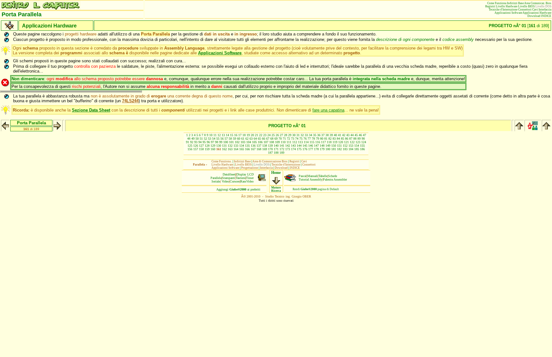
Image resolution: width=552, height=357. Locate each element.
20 (252, 135)
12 (219, 135)
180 (328, 149)
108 (271, 142)
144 (299, 145)
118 (329, 142)
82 (330, 138)
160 (213, 149)
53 (209, 138)
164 (236, 149)
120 (340, 142)
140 (276, 145)
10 (210, 135)
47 (364, 135)
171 (276, 149)
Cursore (235, 181)
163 (230, 149)
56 (222, 138)
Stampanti (228, 178)
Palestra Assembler (335, 179)
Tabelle (322, 176)
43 (347, 135)
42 (343, 135)
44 (352, 135)
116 (317, 142)
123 (358, 142)
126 (195, 145)
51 (201, 138)
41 (339, 135)
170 (270, 149)
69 (276, 138)
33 (306, 135)
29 (289, 135)
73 (292, 138)
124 (363, 142)
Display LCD (245, 174)
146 (310, 145)
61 (242, 138)
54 (213, 138)
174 (293, 149)
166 (247, 149)
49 (193, 138)
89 (359, 138)
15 (231, 135)
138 (264, 145)
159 (207, 149)
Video (225, 181)
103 (243, 142)
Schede (332, 176)
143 (293, 145)
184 (351, 149)
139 (270, 145)
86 (346, 138)
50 (197, 138)
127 (201, 145)
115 (312, 142)
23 (264, 135)
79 (317, 138)
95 (204, 142)
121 (346, 142)
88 (354, 138)
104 (248, 142)
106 (260, 142)
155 (362, 145)
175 (299, 149)
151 (339, 145)
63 (251, 138)
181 (333, 149)
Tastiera (240, 178)
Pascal (303, 176)
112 (294, 142)
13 (223, 135)
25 (273, 135)
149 (328, 145)
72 (288, 138)
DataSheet (229, 174)
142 (287, 145)
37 (323, 135)
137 (259, 145)
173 (287, 149)
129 (213, 145)
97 (212, 142)
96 (208, 142)
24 (269, 135)
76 (305, 138)
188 (276, 152)
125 (190, 145)
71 (284, 138)
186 (362, 149)
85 (342, 138)
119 (335, 142)
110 (283, 142)
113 (300, 142)
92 (191, 142)
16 (235, 135)
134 (241, 145)
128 (207, 145)
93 (195, 142)
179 (322, 149)
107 (266, 142)
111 (289, 142)
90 (363, 138)
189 (282, 152)
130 (218, 145)
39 (331, 135)
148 (322, 145)
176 (305, 149)
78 (313, 138)
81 (325, 138)
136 (253, 145)
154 (356, 145)
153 (351, 145)
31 (298, 135)
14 (227, 135)
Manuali (312, 176)
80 (321, 138)
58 (230, 138)
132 (230, 145)
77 (309, 138)
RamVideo (247, 181)
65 (259, 138)
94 (200, 142)
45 (356, 135)
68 (271, 138)
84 (338, 138)
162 (224, 149)
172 (282, 149)
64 (255, 138)
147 (316, 145)
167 (253, 149)
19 (248, 135)
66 (263, 138)
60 (238, 138)
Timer (250, 178)
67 (267, 138)
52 (205, 138)
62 (247, 138)
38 (327, 135)
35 (314, 135)
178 (316, 149)
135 (247, 145)
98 (216, 142)
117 (323, 142)
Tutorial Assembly (310, 179)
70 (280, 138)
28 (285, 135)
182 (339, 149)
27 (281, 135)
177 (310, 149)
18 (244, 135)
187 (270, 152)
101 (231, 142)
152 (345, 145)
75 (301, 138)
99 (220, 142)
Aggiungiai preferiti (238, 189)
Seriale (215, 181)
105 (254, 142)
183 (345, 149)
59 (234, 138)
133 (236, 145)
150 (333, 145)
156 (190, 149)
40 (335, 135)
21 (256, 135)
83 (334, 138)
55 (217, 138)
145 (305, 145)
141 (282, 145)
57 (226, 138)
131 (224, 145)
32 (302, 135)
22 (260, 135)
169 (264, 149)
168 (259, 149)
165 (241, 149)
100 (225, 142)
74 (296, 138)
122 (352, 142)
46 (360, 135)
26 (277, 135)
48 (188, 138)
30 (293, 135)
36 (318, 135)
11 (215, 135)
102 (237, 142)
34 (310, 135)
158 (201, 149)
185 (356, 149)
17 (239, 135)
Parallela (216, 178)
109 (277, 142)
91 (187, 142)
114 (306, 142)
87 (350, 138)
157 (195, 149)
